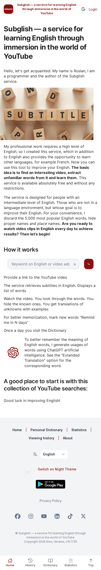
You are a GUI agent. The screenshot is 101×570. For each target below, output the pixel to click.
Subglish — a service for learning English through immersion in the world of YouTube (46, 9)
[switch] (30, 469)
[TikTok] (70, 516)
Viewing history (41, 438)
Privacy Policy (51, 501)
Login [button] (93, 9)
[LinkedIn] (57, 516)
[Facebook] (17, 516)
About (68, 438)
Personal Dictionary (47, 430)
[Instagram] (30, 516)
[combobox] (54, 454)
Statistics (79, 430)
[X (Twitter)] (83, 516)
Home (17, 430)
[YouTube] (44, 516)
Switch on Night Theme (57, 469)
